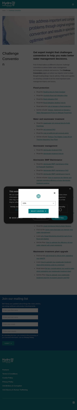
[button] (37, 211)
